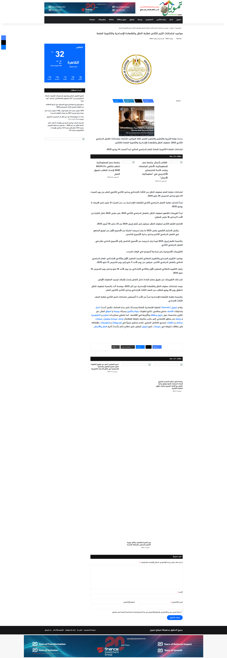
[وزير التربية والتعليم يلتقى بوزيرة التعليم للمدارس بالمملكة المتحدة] (136, 451)
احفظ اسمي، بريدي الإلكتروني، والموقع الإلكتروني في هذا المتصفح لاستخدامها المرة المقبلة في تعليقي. (146, 612)
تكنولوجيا (149, 19)
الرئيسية (178, 28)
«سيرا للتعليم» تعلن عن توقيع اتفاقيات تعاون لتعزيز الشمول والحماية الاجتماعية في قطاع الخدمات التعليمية (105, 366)
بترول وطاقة (121, 19)
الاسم (180, 592)
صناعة (111, 19)
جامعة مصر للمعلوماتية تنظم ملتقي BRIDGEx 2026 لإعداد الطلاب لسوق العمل (107, 168)
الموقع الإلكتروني (129, 602)
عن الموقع (48, 630)
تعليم (172, 28)
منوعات (92, 19)
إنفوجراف (101, 19)
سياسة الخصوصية (90, 630)
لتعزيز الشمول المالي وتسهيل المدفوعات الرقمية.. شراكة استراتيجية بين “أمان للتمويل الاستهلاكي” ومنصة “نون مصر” (64, 98)
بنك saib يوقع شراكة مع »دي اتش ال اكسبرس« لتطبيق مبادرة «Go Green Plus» (65, 118)
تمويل (178, 19)
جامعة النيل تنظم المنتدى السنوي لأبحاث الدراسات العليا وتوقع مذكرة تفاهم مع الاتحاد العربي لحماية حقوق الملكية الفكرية (169, 385)
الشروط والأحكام (58, 630)
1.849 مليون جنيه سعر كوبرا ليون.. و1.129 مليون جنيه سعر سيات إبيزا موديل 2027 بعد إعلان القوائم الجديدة (64, 112)
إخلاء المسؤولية (70, 630)
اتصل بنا (79, 630)
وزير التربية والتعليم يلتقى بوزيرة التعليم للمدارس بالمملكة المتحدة (139, 543)
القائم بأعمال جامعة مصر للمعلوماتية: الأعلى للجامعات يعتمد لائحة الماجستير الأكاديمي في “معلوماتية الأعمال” (153, 170)
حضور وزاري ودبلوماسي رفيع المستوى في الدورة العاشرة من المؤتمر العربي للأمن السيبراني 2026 (65, 105)
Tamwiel (178, 39)
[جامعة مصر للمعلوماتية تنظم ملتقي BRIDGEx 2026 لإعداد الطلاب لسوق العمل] (128, 165)
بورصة (140, 19)
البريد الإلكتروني (177, 602)
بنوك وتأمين (161, 19)
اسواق (132, 19)
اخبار (171, 19)
